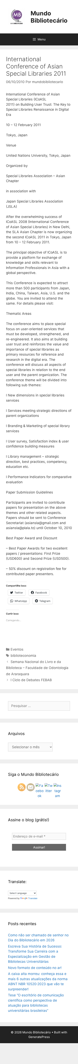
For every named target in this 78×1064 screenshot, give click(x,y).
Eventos (17, 649)
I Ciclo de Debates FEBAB (31, 680)
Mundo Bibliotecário (49, 17)
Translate (32, 898)
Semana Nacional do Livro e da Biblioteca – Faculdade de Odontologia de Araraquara (37, 668)
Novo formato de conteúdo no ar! (35, 968)
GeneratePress (39, 1037)
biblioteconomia (23, 656)
